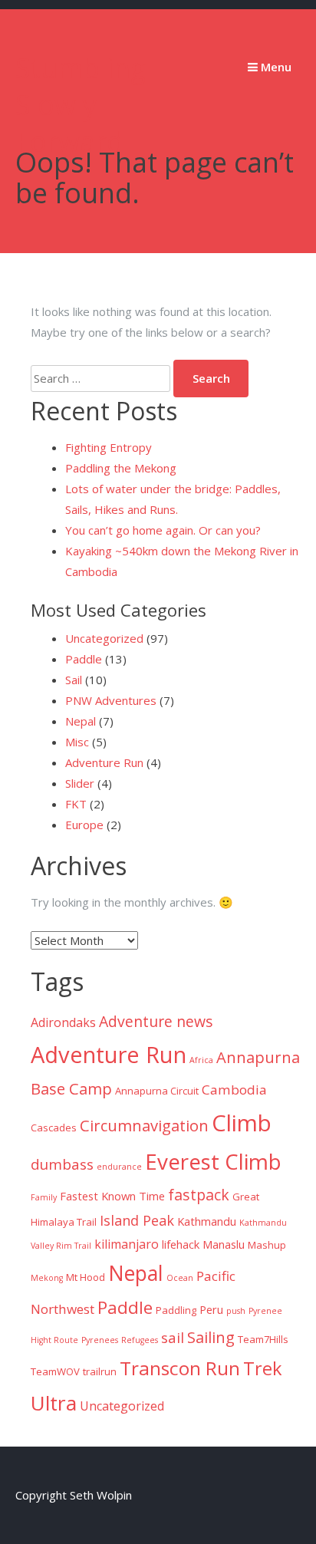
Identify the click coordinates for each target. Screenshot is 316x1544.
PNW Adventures (110, 700)
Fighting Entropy (108, 447)
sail (172, 1338)
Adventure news (156, 1021)
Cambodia (234, 1089)
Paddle (83, 659)
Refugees (139, 1340)
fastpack (198, 1194)
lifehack (180, 1244)
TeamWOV (55, 1371)
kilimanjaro (126, 1244)
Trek (262, 1368)
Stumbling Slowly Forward (80, 104)
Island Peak (137, 1220)
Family (44, 1197)
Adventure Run (104, 762)
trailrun (100, 1371)
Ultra (54, 1403)
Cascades (54, 1127)
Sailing (211, 1337)
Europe (84, 824)
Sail (73, 679)
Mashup (267, 1245)
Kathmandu (206, 1221)
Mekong (47, 1277)
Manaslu (223, 1244)
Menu (274, 66)
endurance (119, 1166)
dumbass (62, 1164)
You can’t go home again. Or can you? (163, 530)
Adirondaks (63, 1022)
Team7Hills (263, 1339)
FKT (76, 804)
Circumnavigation (144, 1125)
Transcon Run (180, 1368)
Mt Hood (85, 1277)
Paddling (176, 1310)
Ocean (179, 1277)
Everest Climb (213, 1161)
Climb (242, 1123)
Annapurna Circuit (157, 1091)
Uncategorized (104, 638)
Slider (79, 783)
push (235, 1310)
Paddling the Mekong (120, 468)
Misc (77, 741)
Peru (211, 1309)
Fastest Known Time (112, 1195)
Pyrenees (99, 1340)
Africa (201, 1060)
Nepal (80, 721)
